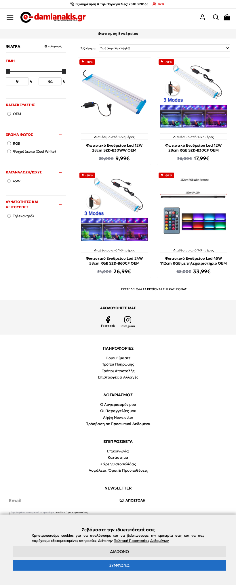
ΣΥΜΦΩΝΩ (119, 565)
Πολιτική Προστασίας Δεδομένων (141, 540)
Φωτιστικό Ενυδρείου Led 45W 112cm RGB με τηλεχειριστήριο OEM (193, 261)
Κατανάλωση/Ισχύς (24, 172)
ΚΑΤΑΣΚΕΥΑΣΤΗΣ (20, 105)
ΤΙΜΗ (10, 61)
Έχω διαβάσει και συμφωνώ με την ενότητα (50, 512)
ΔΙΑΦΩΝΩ (119, 551)
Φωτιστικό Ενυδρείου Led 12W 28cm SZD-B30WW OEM (114, 148)
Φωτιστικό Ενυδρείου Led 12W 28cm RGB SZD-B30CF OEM (193, 148)
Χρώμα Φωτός (19, 134)
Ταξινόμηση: (88, 48)
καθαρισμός (55, 46)
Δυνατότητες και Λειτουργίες (22, 204)
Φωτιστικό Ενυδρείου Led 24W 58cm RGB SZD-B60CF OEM (114, 261)
